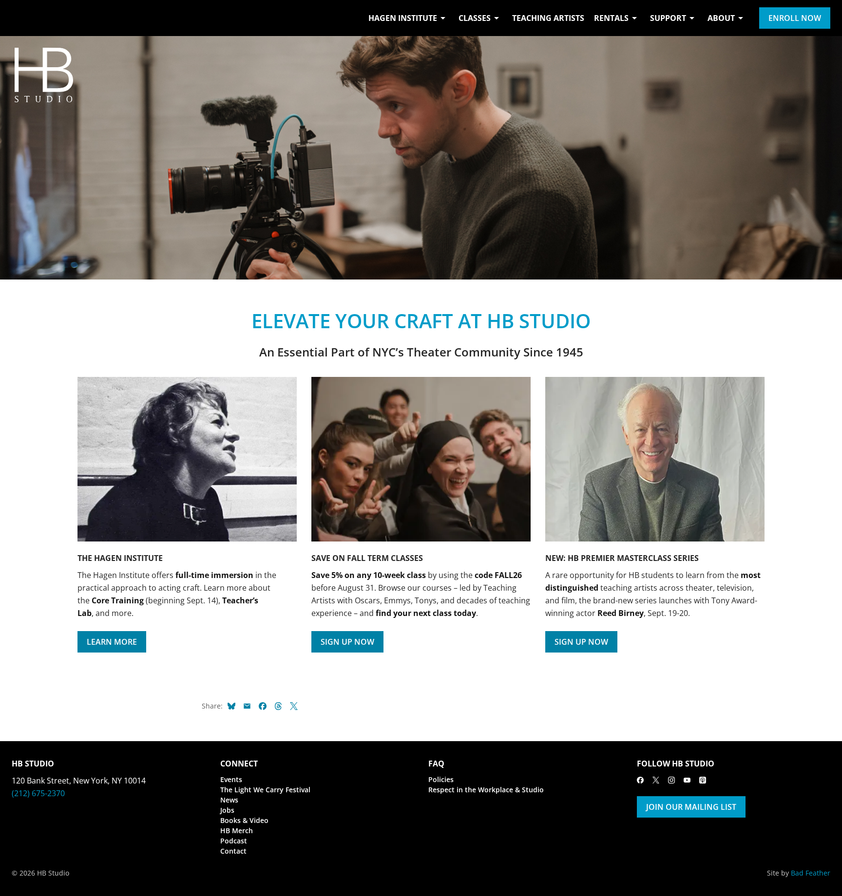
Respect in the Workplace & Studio (486, 789)
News (229, 799)
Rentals (611, 18)
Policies (441, 779)
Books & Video (244, 820)
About (721, 18)
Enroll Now (794, 18)
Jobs (227, 810)
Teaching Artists (548, 18)
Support (668, 18)
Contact (233, 851)
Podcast (233, 840)
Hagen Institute (402, 18)
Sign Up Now (347, 641)
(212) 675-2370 (38, 793)
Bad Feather (810, 872)
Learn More (112, 641)
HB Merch (236, 830)
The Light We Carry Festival (265, 789)
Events (231, 779)
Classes (475, 18)
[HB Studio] (21, 18)
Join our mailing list (691, 807)
